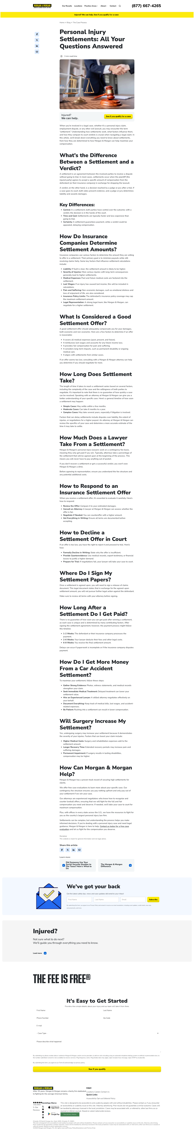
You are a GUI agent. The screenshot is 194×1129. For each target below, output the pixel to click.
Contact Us (105, 1092)
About (103, 6)
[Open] (119, 6)
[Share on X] (37, 40)
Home (62, 22)
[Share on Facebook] (37, 34)
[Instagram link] (43, 1114)
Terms (61, 1063)
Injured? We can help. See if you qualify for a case (96, 15)
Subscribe (153, 899)
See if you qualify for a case (118, 116)
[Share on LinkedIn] (37, 46)
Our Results (67, 6)
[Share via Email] (37, 51)
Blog (69, 22)
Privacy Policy (94, 905)
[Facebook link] (43, 1109)
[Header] (42, 6)
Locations (78, 6)
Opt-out (100, 1098)
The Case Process (80, 22)
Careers (97, 1092)
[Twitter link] (43, 1106)
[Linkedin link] (43, 1117)
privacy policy (80, 1063)
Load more (37, 953)
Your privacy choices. (70, 1114)
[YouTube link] (43, 1112)
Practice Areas (90, 6)
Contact (113, 6)
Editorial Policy (109, 1098)
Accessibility (91, 1098)
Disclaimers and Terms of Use (85, 1128)
